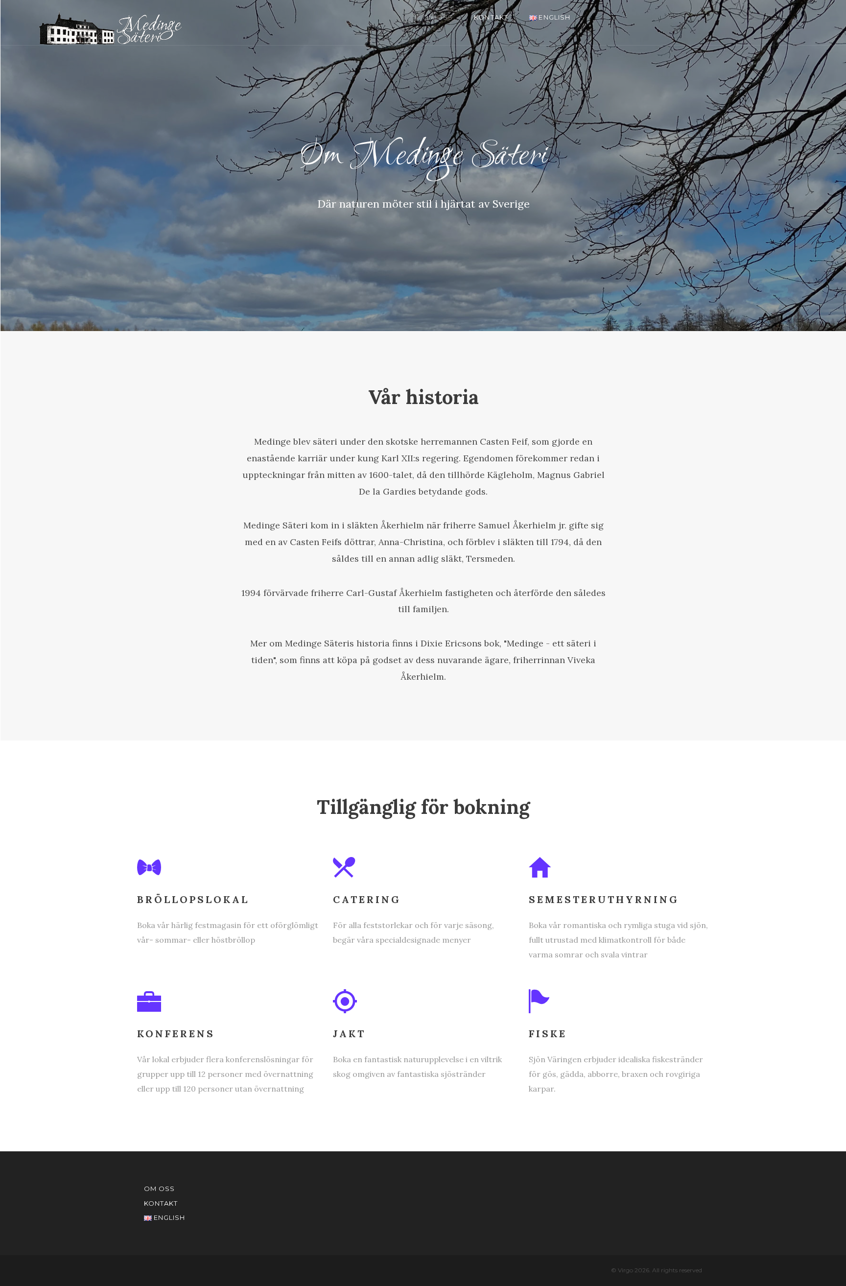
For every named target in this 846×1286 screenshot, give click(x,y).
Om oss (438, 17)
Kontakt (491, 17)
